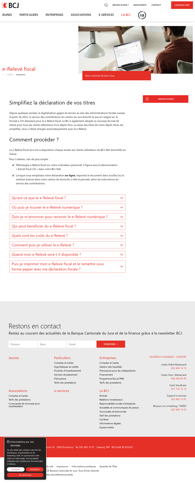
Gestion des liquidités (110, 366)
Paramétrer (35, 469)
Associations (81, 15)
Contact (156, 4)
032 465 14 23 (178, 409)
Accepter (16, 469)
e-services (106, 15)
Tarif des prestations (109, 415)
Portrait (103, 395)
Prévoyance (60, 378)
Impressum (62, 466)
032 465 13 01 (178, 399)
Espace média (106, 427)
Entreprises (54, 15)
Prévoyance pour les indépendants (117, 370)
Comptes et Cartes (63, 362)
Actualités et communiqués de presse (119, 407)
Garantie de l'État (108, 466)
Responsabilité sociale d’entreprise (117, 403)
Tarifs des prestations (65, 382)
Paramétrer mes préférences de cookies (57, 474)
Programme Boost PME (111, 378)
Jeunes (7, 15)
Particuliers (29, 15)
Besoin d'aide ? (121, 4)
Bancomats (140, 4)
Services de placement (65, 374)
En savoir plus (25, 475)
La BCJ (126, 15)
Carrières (104, 419)
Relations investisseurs (111, 399)
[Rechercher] (106, 5)
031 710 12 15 (178, 388)
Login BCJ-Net (182, 5)
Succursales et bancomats (112, 411)
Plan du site (47, 466)
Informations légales (110, 423)
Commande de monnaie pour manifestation (24, 405)
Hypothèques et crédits (66, 366)
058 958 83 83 (178, 378)
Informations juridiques (84, 466)
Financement (106, 374)
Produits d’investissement (67, 370)
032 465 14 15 (178, 368)
